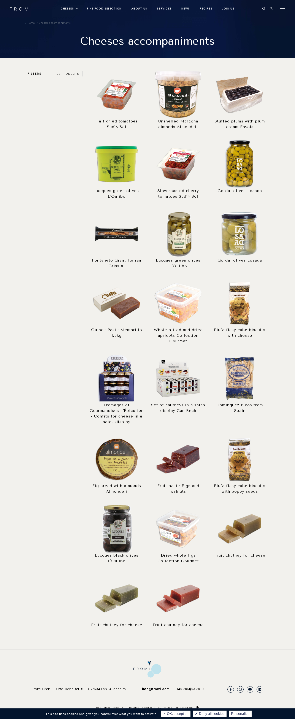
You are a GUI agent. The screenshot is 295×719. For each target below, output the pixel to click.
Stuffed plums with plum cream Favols (239, 124)
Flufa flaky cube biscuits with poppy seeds (239, 488)
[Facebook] (230, 689)
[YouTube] (250, 689)
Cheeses (67, 8)
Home (31, 23)
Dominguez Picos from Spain (239, 408)
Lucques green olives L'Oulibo (116, 193)
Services (164, 8)
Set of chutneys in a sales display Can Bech (178, 408)
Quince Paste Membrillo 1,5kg (116, 332)
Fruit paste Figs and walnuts (178, 488)
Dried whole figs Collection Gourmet (178, 558)
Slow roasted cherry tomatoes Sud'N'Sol (178, 193)
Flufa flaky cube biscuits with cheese (239, 332)
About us (139, 8)
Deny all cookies (211, 714)
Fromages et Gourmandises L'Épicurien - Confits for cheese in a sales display (117, 413)
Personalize (240, 714)
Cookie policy (152, 707)
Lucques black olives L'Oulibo (116, 558)
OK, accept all (177, 714)
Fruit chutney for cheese (239, 555)
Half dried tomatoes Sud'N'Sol (116, 124)
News (185, 8)
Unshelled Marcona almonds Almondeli (178, 124)
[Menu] (282, 8)
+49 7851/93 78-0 (190, 689)
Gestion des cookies (179, 707)
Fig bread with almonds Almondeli (116, 488)
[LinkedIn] (260, 689)
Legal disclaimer (107, 707)
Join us (228, 8)
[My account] (271, 8)
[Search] (264, 8)
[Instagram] (240, 689)
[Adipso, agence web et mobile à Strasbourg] (197, 707)
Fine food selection (104, 8)
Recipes (206, 8)
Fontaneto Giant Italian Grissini (116, 263)
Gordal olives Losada (239, 190)
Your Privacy (130, 707)
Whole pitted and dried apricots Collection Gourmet (178, 335)
